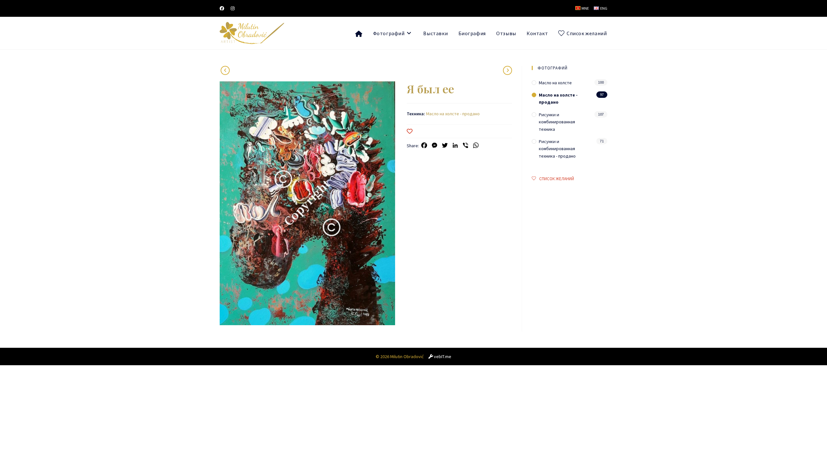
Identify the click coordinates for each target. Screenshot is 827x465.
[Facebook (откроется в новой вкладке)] (223, 8)
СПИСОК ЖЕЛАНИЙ (556, 178)
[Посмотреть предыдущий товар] (507, 70)
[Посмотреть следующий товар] (225, 70)
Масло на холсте (555, 83)
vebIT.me (442, 356)
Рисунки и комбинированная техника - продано (557, 149)
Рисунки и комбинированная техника (557, 122)
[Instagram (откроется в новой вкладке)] (232, 8)
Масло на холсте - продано (453, 114)
